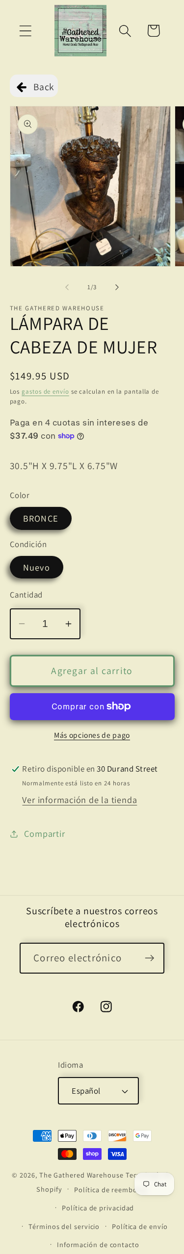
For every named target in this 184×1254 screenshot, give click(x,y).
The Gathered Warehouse (81, 1174)
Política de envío (139, 1226)
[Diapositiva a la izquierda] (67, 287)
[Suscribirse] (149, 958)
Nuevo (37, 567)
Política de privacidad (98, 1207)
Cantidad (26, 594)
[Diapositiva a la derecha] (117, 287)
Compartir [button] (44, 833)
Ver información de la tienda (79, 799)
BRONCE (41, 518)
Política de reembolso (110, 1189)
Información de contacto (98, 1244)
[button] (25, 31)
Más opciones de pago (92, 735)
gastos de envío (45, 391)
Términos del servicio (64, 1226)
